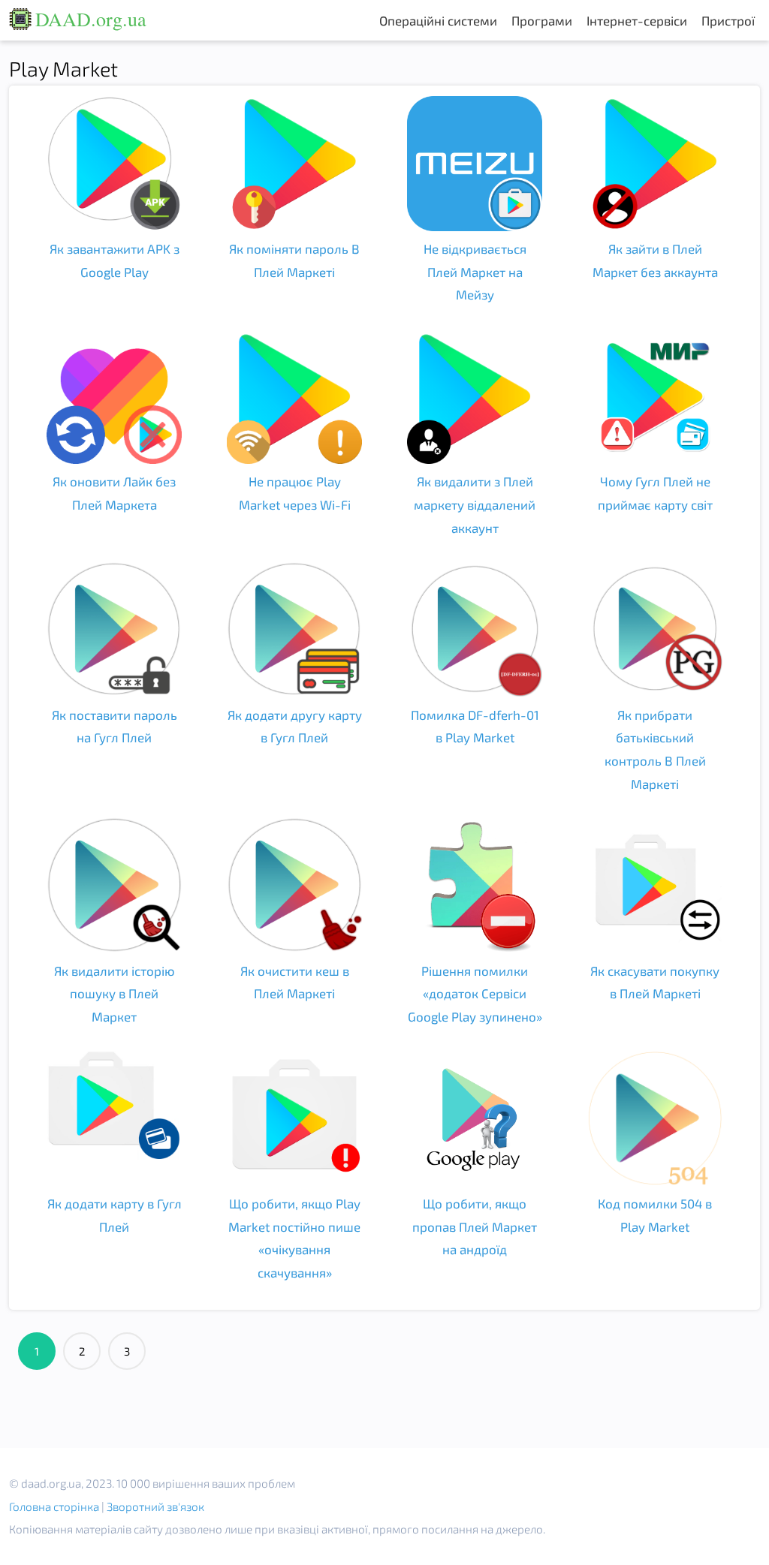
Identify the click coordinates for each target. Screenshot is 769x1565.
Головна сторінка (54, 1506)
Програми (541, 20)
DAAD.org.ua (90, 19)
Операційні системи (438, 20)
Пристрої (728, 20)
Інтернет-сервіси (637, 20)
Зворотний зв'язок (155, 1506)
